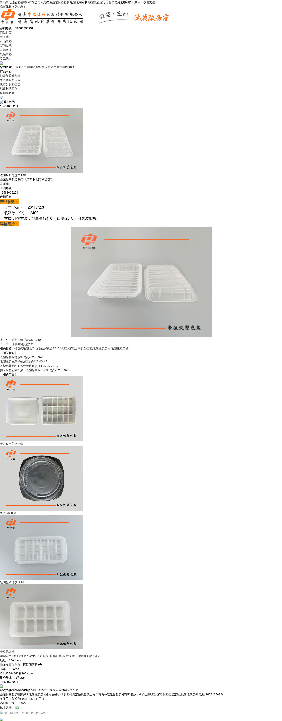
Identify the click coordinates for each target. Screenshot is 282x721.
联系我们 (6, 58)
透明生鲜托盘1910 (12, 582)
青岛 (23, 703)
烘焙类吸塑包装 (10, 84)
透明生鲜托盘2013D (61, 67)
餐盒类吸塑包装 (10, 80)
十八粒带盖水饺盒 (11, 443)
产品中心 (6, 41)
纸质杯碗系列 (8, 88)
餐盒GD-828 (8, 513)
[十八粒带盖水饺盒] (41, 408)
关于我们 (6, 37)
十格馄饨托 (7, 651)
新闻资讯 (6, 45)
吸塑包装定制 (101, 348)
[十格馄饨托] (41, 616)
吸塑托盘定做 (119, 348)
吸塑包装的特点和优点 (22, 357)
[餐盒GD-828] (41, 478)
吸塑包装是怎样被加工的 (23, 361)
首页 (18, 67)
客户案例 (58, 656)
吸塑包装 (68, 348)
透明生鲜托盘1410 (24, 344)
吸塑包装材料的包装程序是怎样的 (29, 365)
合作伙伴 (6, 50)
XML (95, 656)
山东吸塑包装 (60, 2)
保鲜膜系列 (7, 93)
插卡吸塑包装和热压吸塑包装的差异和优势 (35, 370)
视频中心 (6, 54)
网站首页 (6, 32)
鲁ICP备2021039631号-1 (28, 698)
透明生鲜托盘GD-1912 (26, 339)
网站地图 (85, 656)
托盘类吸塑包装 (34, 67)
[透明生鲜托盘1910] (41, 547)
